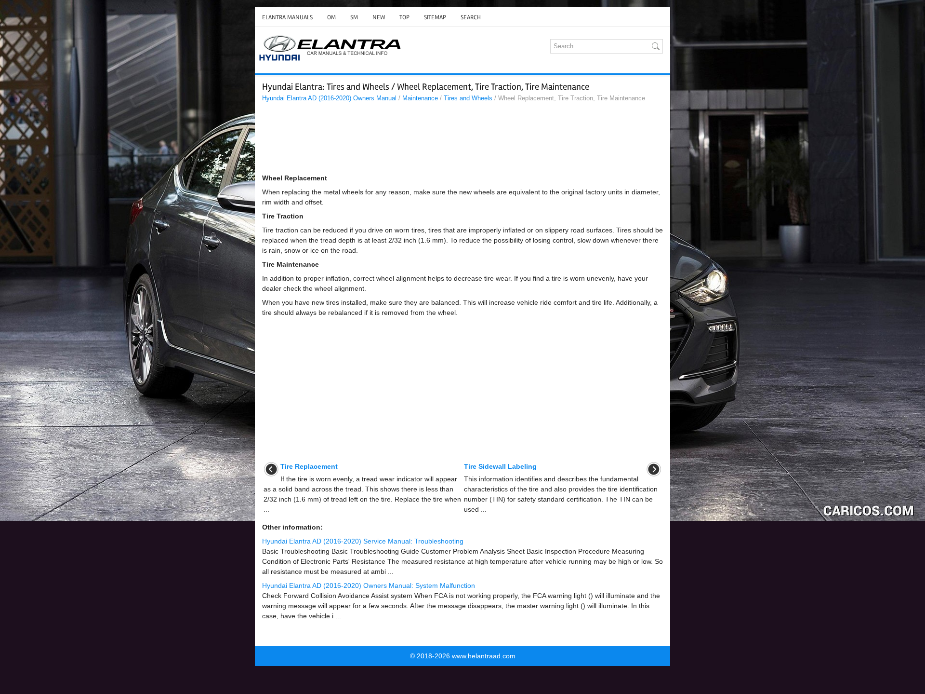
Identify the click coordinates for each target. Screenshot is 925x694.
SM (354, 17)
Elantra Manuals (287, 17)
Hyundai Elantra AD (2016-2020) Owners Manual (329, 98)
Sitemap (435, 17)
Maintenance (420, 98)
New (378, 17)
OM (331, 17)
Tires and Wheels (468, 98)
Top (404, 17)
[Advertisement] (462, 140)
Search (471, 17)
